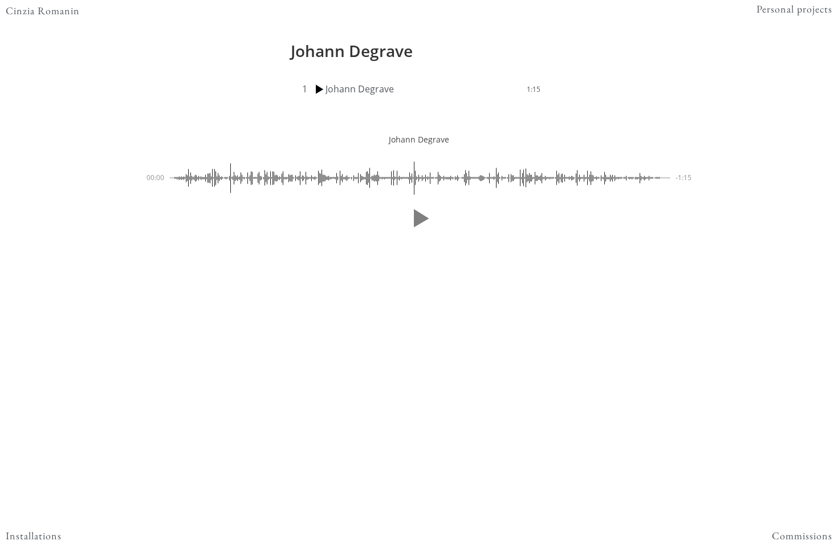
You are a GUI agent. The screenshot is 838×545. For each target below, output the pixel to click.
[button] (419, 218)
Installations (34, 535)
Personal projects (794, 8)
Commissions (802, 535)
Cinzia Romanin (43, 10)
